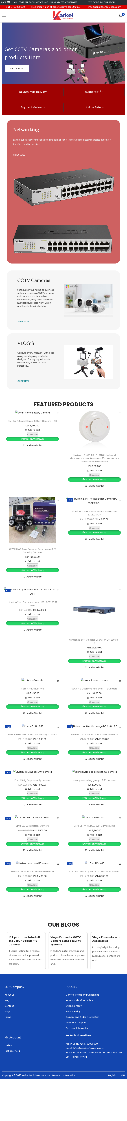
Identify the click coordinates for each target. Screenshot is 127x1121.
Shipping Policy (74, 1005)
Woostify (70, 1075)
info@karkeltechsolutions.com (104, 6)
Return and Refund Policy (79, 1000)
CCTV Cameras (33, 280)
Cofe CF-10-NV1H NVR (32, 688)
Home (8, 1017)
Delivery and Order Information (82, 1017)
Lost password (12, 1050)
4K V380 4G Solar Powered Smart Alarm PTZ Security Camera (32, 551)
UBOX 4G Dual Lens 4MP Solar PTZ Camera (94, 688)
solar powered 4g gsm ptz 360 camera (94, 780)
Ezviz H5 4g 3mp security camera (32, 780)
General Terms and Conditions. (82, 994)
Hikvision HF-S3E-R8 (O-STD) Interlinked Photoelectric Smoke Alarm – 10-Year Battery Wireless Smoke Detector (94, 458)
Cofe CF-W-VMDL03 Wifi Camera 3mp (94, 825)
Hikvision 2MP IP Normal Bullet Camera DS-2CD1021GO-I (94, 513)
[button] (58, 413)
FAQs (7, 1011)
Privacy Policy (73, 1011)
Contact (9, 1005)
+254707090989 (89, 1043)
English (112, 1075)
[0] (120, 16)
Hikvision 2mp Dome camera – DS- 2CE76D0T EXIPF (32, 604)
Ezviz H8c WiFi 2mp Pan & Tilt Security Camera (94, 871)
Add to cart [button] (34, 430)
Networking (26, 130)
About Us (9, 994)
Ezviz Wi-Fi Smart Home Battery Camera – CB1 (32, 421)
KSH (123, 1075)
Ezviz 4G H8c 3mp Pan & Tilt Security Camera (32, 734)
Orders (8, 1045)
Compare (32, 434)
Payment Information (77, 1028)
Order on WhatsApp (33, 438)
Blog (7, 1000)
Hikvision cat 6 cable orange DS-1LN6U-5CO (94, 734)
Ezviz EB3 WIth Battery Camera (32, 825)
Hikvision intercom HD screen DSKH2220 (32, 871)
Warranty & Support (76, 1022)
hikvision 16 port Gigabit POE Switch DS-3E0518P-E (94, 641)
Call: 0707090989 (15, 6)
